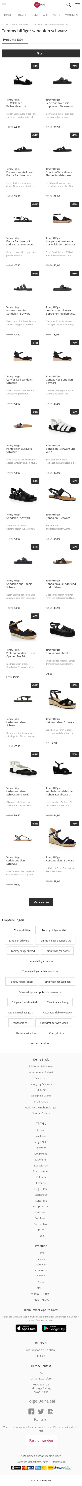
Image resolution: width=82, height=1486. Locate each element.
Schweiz (41, 1130)
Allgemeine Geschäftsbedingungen (41, 1456)
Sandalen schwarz (19, 940)
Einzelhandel (41, 1101)
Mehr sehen (41, 902)
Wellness (41, 1136)
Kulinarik (41, 1177)
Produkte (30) (13, 40)
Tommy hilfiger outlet (54, 930)
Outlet (41, 1282)
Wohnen (71, 15)
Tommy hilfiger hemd (23, 951)
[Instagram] (51, 1411)
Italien (41, 1230)
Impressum (59, 1462)
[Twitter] (41, 1411)
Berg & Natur (41, 1142)
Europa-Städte (41, 1206)
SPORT (41, 1276)
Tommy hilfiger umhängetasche (40, 971)
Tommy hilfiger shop (21, 981)
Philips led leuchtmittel (24, 1002)
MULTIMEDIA (41, 1299)
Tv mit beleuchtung (57, 1002)
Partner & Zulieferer (41, 1378)
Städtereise (41, 1194)
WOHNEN (41, 1264)
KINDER (41, 1288)
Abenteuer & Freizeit (41, 1072)
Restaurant (41, 1078)
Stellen (41, 1355)
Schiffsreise (41, 1154)
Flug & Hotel (41, 1189)
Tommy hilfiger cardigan (57, 981)
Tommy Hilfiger (22, 930)
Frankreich (41, 1218)
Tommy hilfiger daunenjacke (55, 940)
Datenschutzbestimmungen (33, 1462)
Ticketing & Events (41, 1096)
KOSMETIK (41, 1270)
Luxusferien (41, 1165)
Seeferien (41, 1148)
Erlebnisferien (41, 1171)
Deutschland (41, 1224)
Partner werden (41, 1440)
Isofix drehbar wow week (54, 1023)
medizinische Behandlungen (41, 1107)
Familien (41, 1183)
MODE (41, 1258)
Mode (57, 15)
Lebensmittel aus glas (20, 1012)
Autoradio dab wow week (57, 1012)
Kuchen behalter (40, 1043)
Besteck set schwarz (27, 1033)
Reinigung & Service (41, 1084)
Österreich (41, 1212)
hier (41, 1430)
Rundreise (41, 1200)
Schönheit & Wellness (41, 1066)
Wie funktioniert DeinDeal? (41, 1350)
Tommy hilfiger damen (40, 961)
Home (8, 15)
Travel (21, 15)
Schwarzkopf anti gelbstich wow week (40, 992)
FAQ (41, 1373)
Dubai (41, 1236)
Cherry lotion (56, 1033)
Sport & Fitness (41, 1113)
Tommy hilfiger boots (57, 951)
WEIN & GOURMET (41, 1294)
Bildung (41, 1090)
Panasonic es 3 (21, 1023)
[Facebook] (31, 1411)
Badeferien (41, 1159)
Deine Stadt (39, 15)
